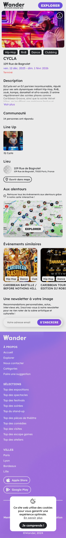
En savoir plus (33, 517)
